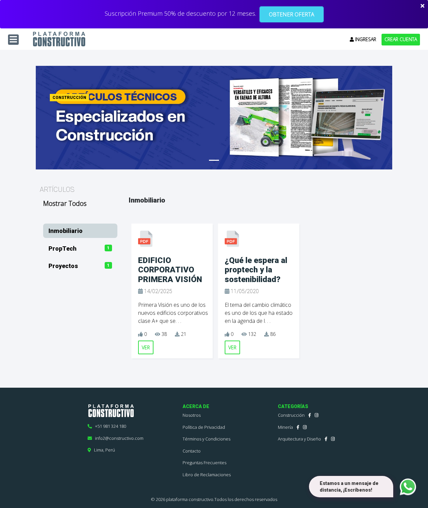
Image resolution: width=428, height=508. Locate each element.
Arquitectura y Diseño (299, 439)
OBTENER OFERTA (291, 14)
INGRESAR (365, 39)
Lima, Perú (103, 450)
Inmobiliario (65, 230)
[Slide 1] (214, 160)
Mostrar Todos (65, 203)
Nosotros (192, 415)
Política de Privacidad (204, 427)
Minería (285, 427)
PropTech (62, 248)
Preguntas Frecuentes (204, 463)
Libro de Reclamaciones (207, 475)
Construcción (291, 415)
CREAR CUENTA (401, 39)
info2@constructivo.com (117, 438)
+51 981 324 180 (109, 426)
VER (146, 347)
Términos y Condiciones (206, 439)
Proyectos (63, 265)
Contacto (192, 451)
